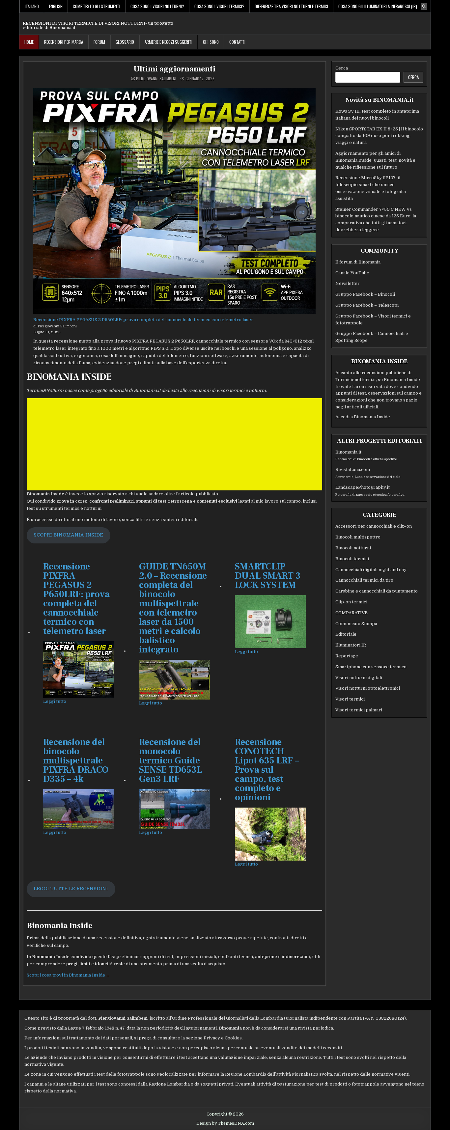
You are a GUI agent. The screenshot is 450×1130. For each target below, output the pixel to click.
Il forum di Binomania (357, 262)
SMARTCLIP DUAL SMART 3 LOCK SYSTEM (268, 576)
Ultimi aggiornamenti (174, 69)
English (56, 6)
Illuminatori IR (350, 645)
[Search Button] (424, 6)
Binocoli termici (352, 558)
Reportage (346, 655)
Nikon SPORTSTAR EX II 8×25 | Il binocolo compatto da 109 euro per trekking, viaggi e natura (379, 135)
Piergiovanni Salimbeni (156, 79)
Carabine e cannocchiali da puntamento (376, 591)
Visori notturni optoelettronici (367, 688)
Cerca (341, 68)
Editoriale (345, 634)
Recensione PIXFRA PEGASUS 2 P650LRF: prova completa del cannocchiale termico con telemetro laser (143, 319)
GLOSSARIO (125, 42)
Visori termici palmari (358, 709)
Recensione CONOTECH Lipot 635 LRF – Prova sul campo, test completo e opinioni (267, 769)
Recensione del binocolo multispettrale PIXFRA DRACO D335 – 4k (75, 760)
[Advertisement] (174, 444)
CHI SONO (211, 42)
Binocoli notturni (353, 547)
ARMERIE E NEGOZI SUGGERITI (168, 42)
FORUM (99, 42)
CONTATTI (237, 42)
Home (29, 42)
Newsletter (347, 283)
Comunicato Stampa (356, 623)
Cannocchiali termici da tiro (364, 580)
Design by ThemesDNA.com (225, 1123)
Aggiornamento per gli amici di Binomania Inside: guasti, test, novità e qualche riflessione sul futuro (375, 160)
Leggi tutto (54, 701)
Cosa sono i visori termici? (219, 6)
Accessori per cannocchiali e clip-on (373, 526)
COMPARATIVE (351, 612)
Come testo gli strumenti (96, 6)
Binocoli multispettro (357, 537)
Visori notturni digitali (358, 677)
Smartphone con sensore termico (371, 666)
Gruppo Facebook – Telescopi (367, 305)
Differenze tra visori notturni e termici (291, 6)
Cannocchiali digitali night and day (371, 569)
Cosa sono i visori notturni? (157, 6)
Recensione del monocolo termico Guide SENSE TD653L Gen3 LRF (170, 760)
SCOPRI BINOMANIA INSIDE (68, 535)
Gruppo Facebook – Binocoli (365, 294)
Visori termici (350, 699)
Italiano (32, 6)
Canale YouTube (352, 272)
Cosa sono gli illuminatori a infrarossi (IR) (377, 6)
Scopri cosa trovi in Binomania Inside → (68, 975)
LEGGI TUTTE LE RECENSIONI (71, 889)
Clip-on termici (351, 601)
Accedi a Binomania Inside (362, 416)
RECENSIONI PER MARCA (63, 42)
